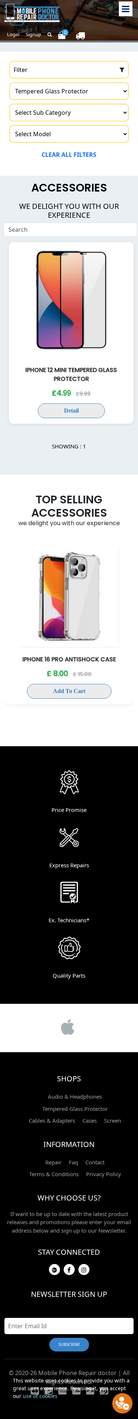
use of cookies (40, 1395)
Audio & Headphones (75, 1096)
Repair (53, 1162)
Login (13, 34)
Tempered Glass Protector (75, 1108)
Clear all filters (69, 155)
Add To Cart (69, 691)
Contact (95, 1162)
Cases (89, 1120)
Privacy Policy (103, 1174)
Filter (21, 70)
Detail (71, 410)
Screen (112, 1120)
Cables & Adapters (52, 1120)
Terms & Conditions (54, 1174)
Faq (73, 1162)
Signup (33, 34)
